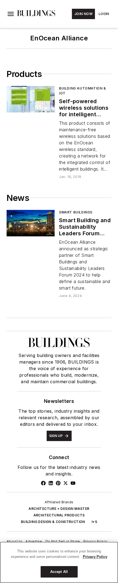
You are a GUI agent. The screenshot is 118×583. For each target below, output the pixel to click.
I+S (94, 522)
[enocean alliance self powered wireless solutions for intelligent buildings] (31, 99)
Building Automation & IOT (82, 90)
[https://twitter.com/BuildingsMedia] (65, 483)
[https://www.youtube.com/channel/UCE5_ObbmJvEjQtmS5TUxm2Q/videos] (73, 483)
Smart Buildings (75, 212)
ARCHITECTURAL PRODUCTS (59, 515)
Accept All (59, 572)
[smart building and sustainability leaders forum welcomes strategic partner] (31, 223)
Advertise (34, 541)
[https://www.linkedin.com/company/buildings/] (51, 483)
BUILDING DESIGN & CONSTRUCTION (53, 522)
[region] (59, 562)
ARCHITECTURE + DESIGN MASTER (59, 509)
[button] (11, 14)
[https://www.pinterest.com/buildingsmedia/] (58, 483)
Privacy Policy (95, 541)
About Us (14, 541)
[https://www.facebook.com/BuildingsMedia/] (43, 483)
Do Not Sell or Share (63, 541)
